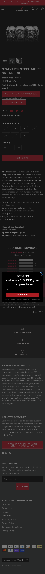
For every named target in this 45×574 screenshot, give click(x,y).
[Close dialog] (41, 273)
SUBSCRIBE (22, 295)
